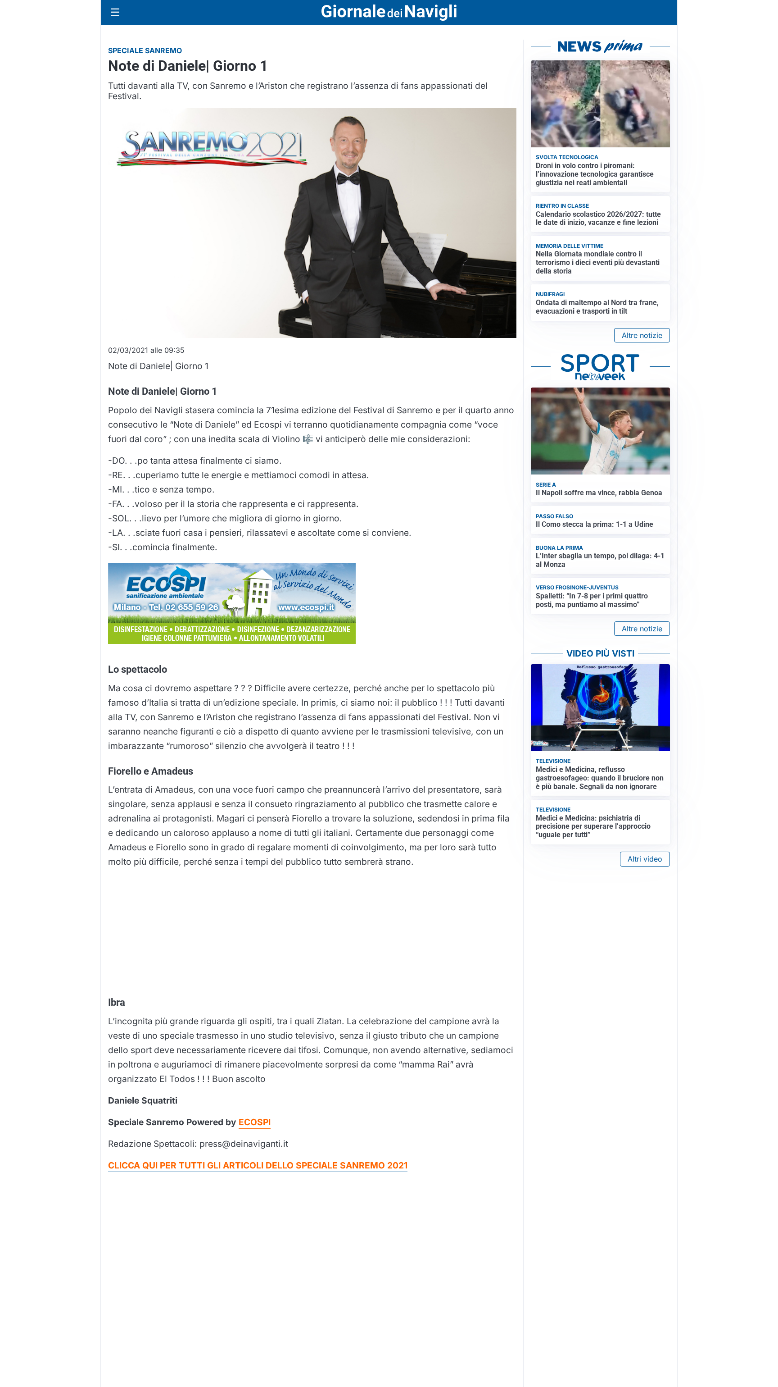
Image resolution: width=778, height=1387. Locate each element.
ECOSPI (255, 1122)
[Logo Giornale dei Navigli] (389, 13)
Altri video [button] (645, 858)
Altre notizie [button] (642, 335)
